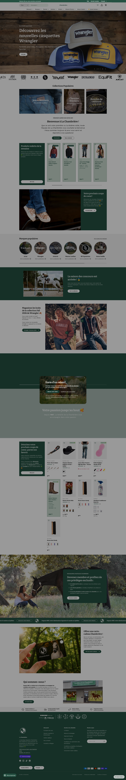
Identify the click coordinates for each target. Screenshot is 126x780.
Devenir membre (95, 1)
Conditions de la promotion (68, 391)
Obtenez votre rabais (52, 391)
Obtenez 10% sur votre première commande (30, 1)
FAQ (88, 1)
